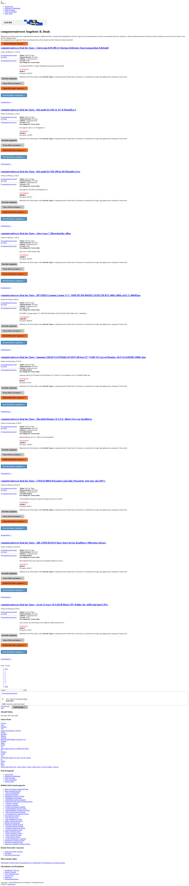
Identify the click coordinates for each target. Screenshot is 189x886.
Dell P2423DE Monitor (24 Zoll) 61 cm (13, 739)
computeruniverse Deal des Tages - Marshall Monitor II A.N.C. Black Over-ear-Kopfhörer (46, 419)
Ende (6, 686)
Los (25, 690)
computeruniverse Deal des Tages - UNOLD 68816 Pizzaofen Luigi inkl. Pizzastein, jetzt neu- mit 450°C (53, 481)
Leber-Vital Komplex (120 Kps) (11, 730)
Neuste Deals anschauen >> (12, 83)
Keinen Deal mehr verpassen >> (14, 43)
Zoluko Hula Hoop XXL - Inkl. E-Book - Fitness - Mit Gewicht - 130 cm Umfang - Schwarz (30, 767)
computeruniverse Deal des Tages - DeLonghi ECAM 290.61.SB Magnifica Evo (40, 171)
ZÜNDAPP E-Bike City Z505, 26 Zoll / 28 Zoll (16, 758)
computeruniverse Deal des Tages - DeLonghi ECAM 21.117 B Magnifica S (38, 109)
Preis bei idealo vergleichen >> (14, 95)
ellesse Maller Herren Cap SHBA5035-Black (15, 748)
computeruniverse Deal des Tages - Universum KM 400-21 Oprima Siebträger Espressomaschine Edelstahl (54, 48)
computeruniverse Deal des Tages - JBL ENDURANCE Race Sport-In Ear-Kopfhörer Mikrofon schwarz (53, 542)
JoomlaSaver (12, 884)
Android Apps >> (20, 707)
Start (6, 669)
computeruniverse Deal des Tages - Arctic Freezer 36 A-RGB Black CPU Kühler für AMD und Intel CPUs (54, 604)
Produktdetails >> (6, 102)
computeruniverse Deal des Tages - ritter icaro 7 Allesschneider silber (36, 233)
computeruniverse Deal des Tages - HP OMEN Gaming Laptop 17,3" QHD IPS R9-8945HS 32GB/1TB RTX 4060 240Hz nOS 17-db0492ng (70, 295)
